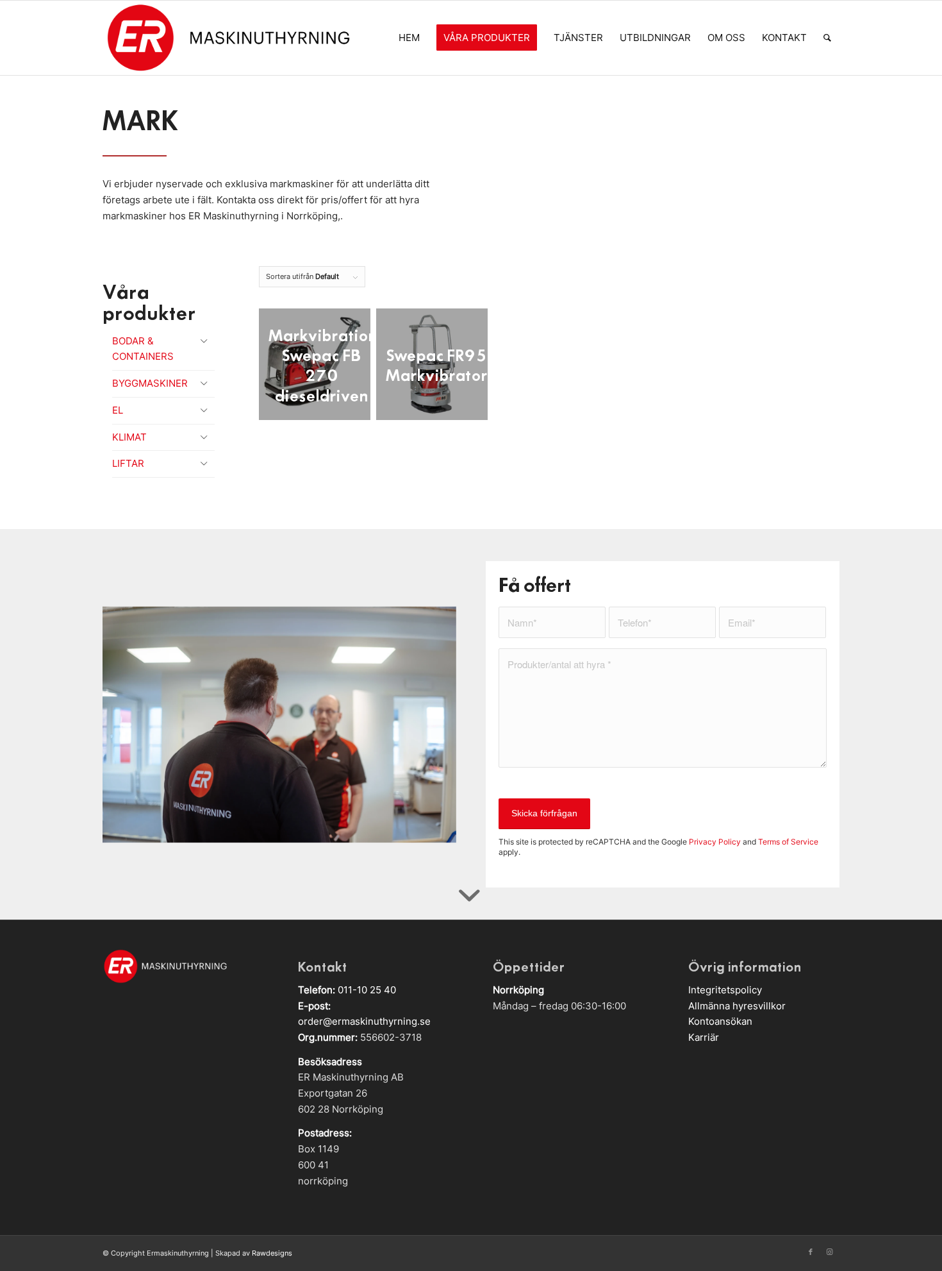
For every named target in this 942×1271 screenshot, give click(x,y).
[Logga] (228, 38)
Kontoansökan (720, 1021)
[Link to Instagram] (829, 1251)
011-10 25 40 (367, 990)
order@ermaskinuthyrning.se (364, 1021)
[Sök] (827, 38)
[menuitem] (409, 38)
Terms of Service (788, 841)
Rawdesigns (272, 1253)
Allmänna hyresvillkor (737, 1006)
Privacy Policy (715, 841)
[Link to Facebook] (810, 1251)
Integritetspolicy (725, 990)
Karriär (703, 1037)
